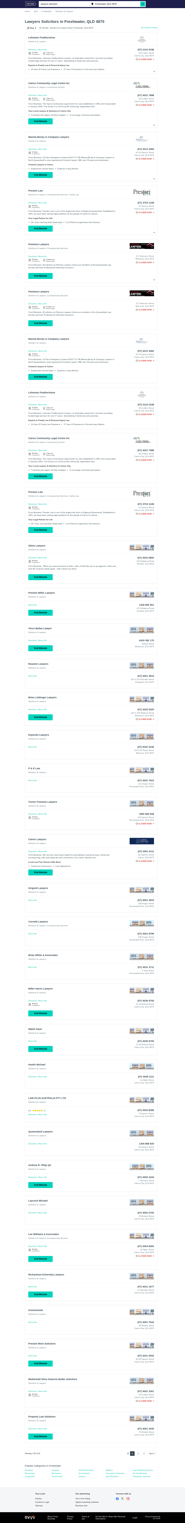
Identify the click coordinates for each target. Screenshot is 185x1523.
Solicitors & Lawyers (37, 41)
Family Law (74, 195)
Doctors (82, 1476)
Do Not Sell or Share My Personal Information (110, 1517)
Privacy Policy (70, 1517)
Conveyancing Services (57, 195)
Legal (134, 1518)
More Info (42, 50)
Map (32, 28)
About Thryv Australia (52, 1517)
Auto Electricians (86, 1470)
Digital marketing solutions (87, 1502)
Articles (38, 1498)
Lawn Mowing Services (143, 1470)
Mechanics (56, 1473)
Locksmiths (30, 1476)
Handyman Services (141, 1476)
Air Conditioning (140, 1473)
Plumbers (29, 1470)
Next (151, 1453)
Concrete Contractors (115, 1473)
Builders (109, 1470)
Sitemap (38, 1505)
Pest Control (57, 1476)
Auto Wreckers (112, 1476)
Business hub (81, 1505)
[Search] (142, 4)
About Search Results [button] (149, 28)
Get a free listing (83, 1498)
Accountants (84, 1473)
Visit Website (40, 121)
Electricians (30, 1473)
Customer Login (42, 1502)
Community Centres (56, 87)
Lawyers (55, 1470)
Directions (32, 50)
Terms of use (85, 1517)
